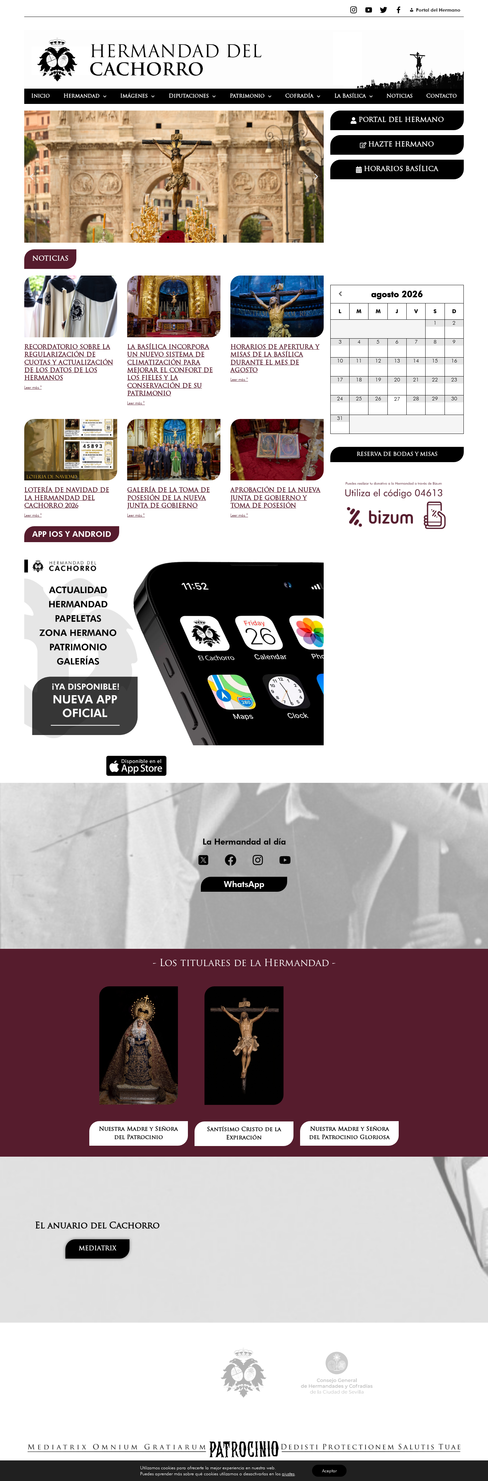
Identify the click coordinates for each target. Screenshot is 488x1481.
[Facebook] (398, 10)
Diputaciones (189, 96)
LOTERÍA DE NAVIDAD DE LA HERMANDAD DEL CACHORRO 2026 (66, 498)
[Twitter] (383, 10)
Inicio (40, 96)
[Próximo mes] (454, 294)
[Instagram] (353, 10)
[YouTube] (368, 10)
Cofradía (299, 96)
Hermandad (81, 96)
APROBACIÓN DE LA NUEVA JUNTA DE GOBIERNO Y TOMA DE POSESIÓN (275, 498)
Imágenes (134, 96)
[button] (32, 177)
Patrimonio (247, 96)
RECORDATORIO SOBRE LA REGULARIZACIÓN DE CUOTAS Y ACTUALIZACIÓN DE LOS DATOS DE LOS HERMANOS (68, 363)
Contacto (441, 96)
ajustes (288, 1473)
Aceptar (329, 1470)
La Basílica (350, 96)
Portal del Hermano (438, 10)
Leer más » (33, 387)
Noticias (399, 96)
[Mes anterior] (340, 294)
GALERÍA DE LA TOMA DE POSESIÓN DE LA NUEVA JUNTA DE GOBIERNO (168, 498)
